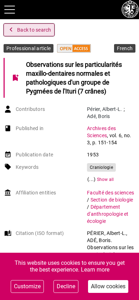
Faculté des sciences (110, 192)
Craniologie (101, 167)
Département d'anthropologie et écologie (108, 214)
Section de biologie (112, 200)
